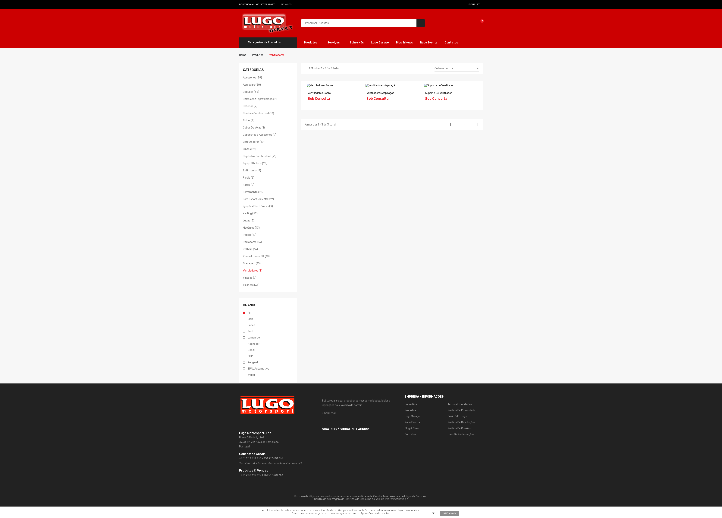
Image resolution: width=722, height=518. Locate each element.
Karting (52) (250, 213)
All (249, 312)
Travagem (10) (252, 263)
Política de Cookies (459, 428)
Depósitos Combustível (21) (259, 156)
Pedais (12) (249, 235)
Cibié (250, 319)
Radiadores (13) (252, 242)
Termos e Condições (460, 404)
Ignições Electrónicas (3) (258, 206)
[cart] (479, 23)
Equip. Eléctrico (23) (255, 163)
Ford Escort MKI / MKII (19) (258, 199)
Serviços (333, 42)
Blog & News (404, 42)
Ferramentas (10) (253, 192)
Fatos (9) (248, 184)
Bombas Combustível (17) (258, 113)
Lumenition (254, 337)
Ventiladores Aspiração (380, 93)
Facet (251, 325)
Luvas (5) (248, 220)
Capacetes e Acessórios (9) (259, 134)
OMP (250, 356)
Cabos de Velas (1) (254, 127)
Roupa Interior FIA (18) (256, 256)
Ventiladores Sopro (319, 93)
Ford (250, 331)
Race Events (429, 42)
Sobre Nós (357, 42)
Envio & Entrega (457, 416)
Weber (251, 375)
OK (433, 513)
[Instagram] (300, 4)
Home (242, 55)
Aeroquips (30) (252, 84)
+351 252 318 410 (250, 458)
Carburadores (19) (254, 142)
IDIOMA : (474, 4)
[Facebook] (296, 4)
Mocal (251, 350)
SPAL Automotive (258, 368)
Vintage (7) (249, 277)
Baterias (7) (250, 106)
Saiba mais (449, 513)
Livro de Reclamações (461, 434)
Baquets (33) (251, 92)
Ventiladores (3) (252, 270)
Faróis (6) (248, 177)
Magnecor (253, 343)
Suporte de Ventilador (438, 93)
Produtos (311, 42)
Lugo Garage (380, 42)
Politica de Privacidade (462, 410)
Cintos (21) (249, 149)
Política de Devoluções (461, 422)
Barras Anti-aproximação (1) (260, 99)
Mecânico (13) (251, 227)
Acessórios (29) (252, 77)
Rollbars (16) (250, 249)
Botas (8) (248, 120)
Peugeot (253, 362)
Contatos (451, 42)
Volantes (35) (251, 285)
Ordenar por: (442, 68)
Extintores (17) (252, 170)
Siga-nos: (286, 4)
